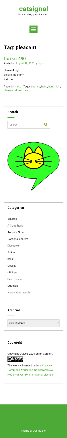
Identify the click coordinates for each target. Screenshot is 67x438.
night (57, 86)
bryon (41, 63)
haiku (18, 86)
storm (18, 90)
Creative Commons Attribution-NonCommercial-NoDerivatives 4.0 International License (31, 370)
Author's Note (16, 232)
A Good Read (15, 225)
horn (51, 86)
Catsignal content (18, 239)
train (25, 90)
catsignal (33, 8)
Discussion (14, 245)
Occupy (12, 265)
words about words (19, 292)
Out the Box (39, 430)
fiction (11, 252)
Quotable (13, 285)
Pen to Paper (15, 279)
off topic (13, 272)
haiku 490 (15, 58)
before (36, 86)
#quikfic (12, 218)
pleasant (9, 90)
